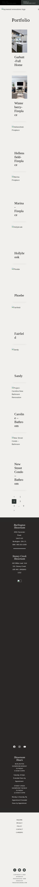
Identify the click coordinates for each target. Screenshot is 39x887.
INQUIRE (19, 820)
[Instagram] (14, 870)
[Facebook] (19, 870)
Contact (19, 829)
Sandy (18, 376)
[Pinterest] (24, 870)
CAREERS (19, 832)
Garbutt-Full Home (19, 61)
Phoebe (19, 295)
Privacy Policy (19, 824)
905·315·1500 (11, 3)
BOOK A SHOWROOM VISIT (30, 2)
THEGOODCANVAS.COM (19, 882)
